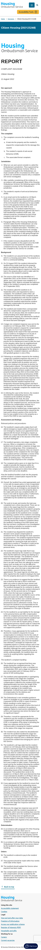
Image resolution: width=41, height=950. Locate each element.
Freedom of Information (10, 921)
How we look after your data (12, 918)
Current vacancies (8, 940)
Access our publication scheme (13, 924)
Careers (4, 937)
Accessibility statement (10, 908)
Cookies (4, 912)
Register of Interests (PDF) (11, 927)
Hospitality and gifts (9, 931)
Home (3, 19)
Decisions (11, 19)
